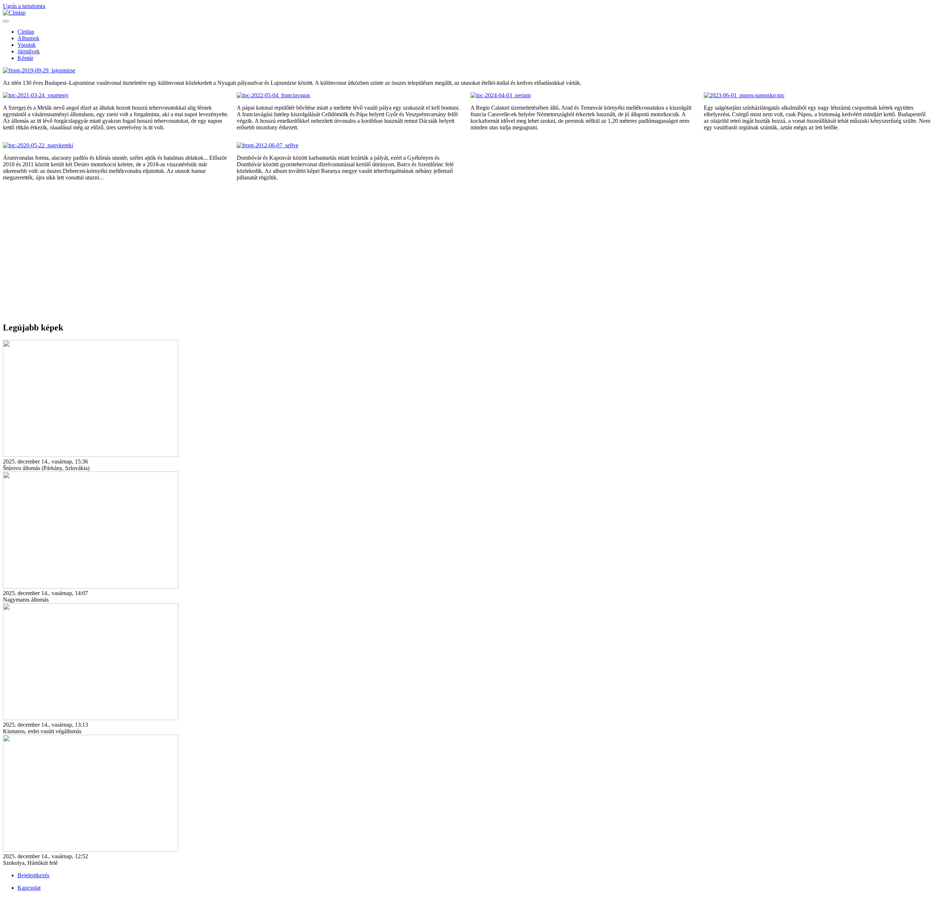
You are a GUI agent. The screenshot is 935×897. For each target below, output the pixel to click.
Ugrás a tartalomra (24, 6)
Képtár (25, 58)
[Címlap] (14, 13)
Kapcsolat (29, 888)
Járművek (29, 51)
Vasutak (27, 45)
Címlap (26, 32)
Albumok (28, 38)
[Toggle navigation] (6, 21)
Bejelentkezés (33, 875)
